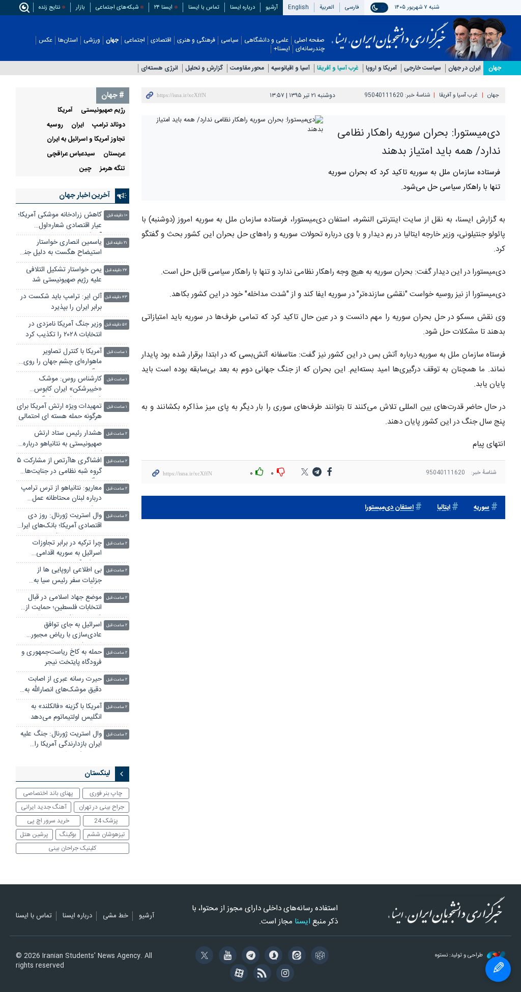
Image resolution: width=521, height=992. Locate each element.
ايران (77, 125)
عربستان (114, 154)
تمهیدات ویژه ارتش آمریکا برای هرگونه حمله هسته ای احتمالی (59, 411)
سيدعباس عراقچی (71, 154)
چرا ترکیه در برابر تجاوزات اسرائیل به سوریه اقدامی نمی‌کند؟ (67, 549)
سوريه (481, 507)
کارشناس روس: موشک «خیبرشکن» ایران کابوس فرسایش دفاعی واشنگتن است (60, 385)
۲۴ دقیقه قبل (116, 270)
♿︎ (498, 969)
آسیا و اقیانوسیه (290, 68)
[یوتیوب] (225, 956)
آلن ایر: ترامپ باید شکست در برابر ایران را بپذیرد (61, 302)
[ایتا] (294, 956)
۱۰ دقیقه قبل (117, 215)
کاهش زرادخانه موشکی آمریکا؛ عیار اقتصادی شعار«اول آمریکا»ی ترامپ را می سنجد (60, 221)
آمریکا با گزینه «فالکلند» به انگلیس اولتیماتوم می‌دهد (66, 711)
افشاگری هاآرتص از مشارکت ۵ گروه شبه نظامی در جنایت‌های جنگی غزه (59, 467)
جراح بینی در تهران (101, 807)
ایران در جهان (464, 68)
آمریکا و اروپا (381, 68)
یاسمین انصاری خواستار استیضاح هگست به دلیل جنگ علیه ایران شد (59, 248)
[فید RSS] (260, 974)
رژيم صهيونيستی (103, 110)
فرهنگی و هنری (196, 40)
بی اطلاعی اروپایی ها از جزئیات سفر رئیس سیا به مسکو (68, 576)
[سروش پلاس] (272, 956)
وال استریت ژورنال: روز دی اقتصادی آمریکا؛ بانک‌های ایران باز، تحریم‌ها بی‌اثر (59, 521)
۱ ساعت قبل (117, 352)
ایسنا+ (282, 49)
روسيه (55, 125)
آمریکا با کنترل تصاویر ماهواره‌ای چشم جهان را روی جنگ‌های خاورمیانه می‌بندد (62, 357)
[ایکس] (202, 956)
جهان (112, 40)
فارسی (352, 7)
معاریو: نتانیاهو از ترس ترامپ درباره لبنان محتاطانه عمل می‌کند (61, 494)
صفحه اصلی (309, 40)
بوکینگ (68, 834)
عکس (45, 40)
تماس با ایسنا (203, 7)
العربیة (327, 7)
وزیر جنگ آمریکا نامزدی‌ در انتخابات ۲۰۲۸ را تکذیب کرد (63, 329)
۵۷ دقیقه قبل (116, 325)
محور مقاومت (247, 68)
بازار (80, 7)
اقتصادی (161, 40)
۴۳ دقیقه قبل (116, 297)
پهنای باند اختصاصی (48, 793)
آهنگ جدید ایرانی (44, 807)
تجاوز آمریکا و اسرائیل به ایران (86, 139)
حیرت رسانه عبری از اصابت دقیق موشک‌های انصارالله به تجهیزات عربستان (63, 685)
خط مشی (115, 916)
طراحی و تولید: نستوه (459, 955)
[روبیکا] (318, 956)
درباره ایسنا (242, 7)
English (298, 7)
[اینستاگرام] (283, 974)
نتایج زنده (49, 7)
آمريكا (65, 110)
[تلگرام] (249, 956)
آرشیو (272, 7)
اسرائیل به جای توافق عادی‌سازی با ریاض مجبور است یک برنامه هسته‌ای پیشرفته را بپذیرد (66, 631)
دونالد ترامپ (108, 125)
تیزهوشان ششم (106, 834)
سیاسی (230, 40)
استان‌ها (68, 40)
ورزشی (91, 40)
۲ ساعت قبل (116, 434)
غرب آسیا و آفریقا (338, 68)
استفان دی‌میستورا (389, 507)
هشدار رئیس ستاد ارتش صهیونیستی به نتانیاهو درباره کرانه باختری (62, 439)
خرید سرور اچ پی (48, 821)
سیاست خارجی (422, 68)
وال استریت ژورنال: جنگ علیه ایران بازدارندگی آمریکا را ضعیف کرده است (61, 740)
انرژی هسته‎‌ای (159, 68)
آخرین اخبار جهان (84, 195)
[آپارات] (237, 974)
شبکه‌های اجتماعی (117, 7)
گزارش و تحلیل (204, 68)
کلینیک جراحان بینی (72, 848)
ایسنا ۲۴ (163, 7)
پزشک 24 (106, 821)
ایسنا (390, 32)
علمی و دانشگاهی (266, 40)
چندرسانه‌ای (310, 49)
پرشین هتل (34, 834)
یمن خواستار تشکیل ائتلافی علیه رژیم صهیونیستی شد (64, 275)
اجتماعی (134, 40)
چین (85, 169)
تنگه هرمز (112, 169)
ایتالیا (443, 507)
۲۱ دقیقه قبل (116, 243)
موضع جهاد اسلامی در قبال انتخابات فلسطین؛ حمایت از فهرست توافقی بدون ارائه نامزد (59, 603)
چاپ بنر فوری (106, 793)
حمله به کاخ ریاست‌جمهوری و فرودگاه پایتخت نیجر (61, 657)
